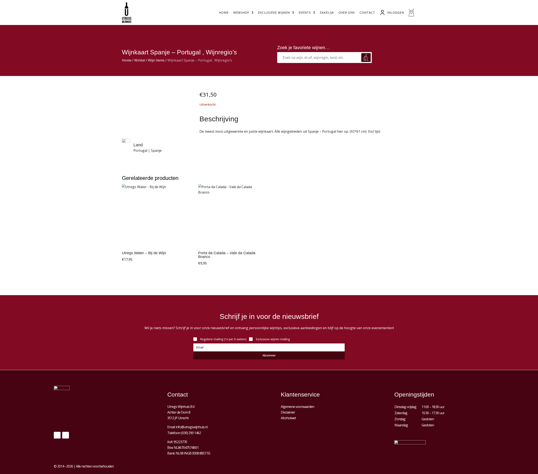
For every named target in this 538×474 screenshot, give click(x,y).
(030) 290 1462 (191, 433)
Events (305, 12)
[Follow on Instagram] (65, 435)
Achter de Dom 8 (178, 412)
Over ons (347, 12)
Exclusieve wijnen (274, 12)
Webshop (241, 12)
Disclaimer (288, 412)
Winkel (139, 60)
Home (224, 12)
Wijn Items (156, 60)
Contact (367, 12)
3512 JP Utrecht (178, 418)
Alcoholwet (288, 418)
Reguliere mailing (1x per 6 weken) (223, 339)
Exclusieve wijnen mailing (273, 339)
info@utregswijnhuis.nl (191, 427)
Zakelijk (327, 12)
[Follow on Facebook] (57, 435)
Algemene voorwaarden (297, 406)
